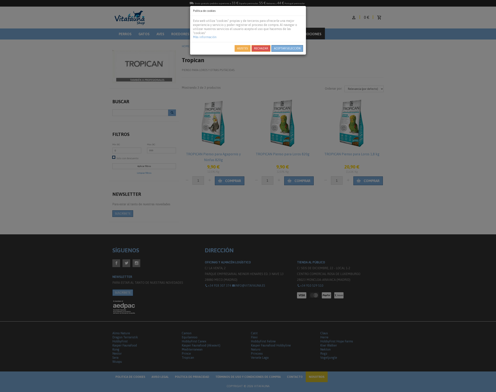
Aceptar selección (287, 48)
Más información (204, 37)
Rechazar (261, 48)
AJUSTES (242, 48)
